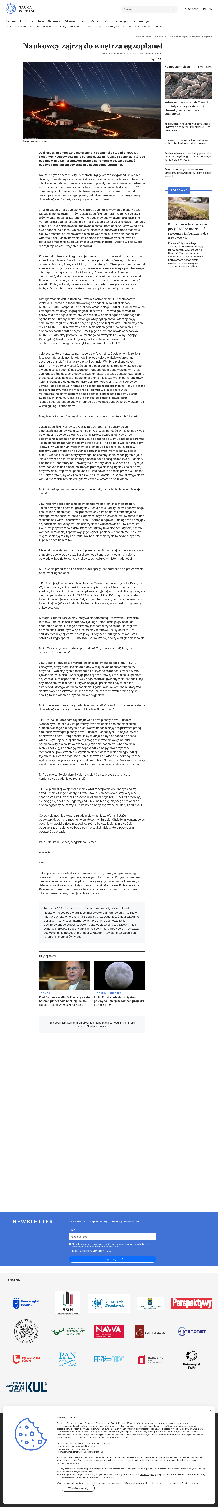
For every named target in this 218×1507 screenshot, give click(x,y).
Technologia (141, 21)
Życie (83, 21)
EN (210, 9)
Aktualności (160, 36)
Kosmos (11, 21)
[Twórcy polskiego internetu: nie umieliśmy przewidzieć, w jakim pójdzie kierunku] (188, 173)
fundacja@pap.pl (148, 1474)
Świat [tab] (209, 66)
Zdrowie (70, 21)
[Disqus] (92, 1080)
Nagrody (60, 26)
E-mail (72, 1229)
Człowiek (54, 21)
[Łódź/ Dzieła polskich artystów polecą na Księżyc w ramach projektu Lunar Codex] (119, 984)
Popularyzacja (92, 26)
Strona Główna (143, 36)
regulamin (87, 1244)
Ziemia (96, 21)
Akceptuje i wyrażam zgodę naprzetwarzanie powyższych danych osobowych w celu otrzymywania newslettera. (110, 1245)
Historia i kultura (108, 993)
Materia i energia (116, 21)
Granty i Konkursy (118, 26)
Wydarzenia (143, 26)
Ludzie (158, 26)
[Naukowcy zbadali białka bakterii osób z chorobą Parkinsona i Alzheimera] (188, 141)
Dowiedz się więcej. (191, 1483)
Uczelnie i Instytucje (19, 26)
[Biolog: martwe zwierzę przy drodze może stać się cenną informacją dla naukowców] (188, 233)
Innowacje (44, 26)
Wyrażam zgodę (78, 1488)
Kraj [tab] (200, 66)
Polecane (179, 190)
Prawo (74, 26)
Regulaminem (121, 1022)
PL (204, 9)
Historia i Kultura (32, 21)
